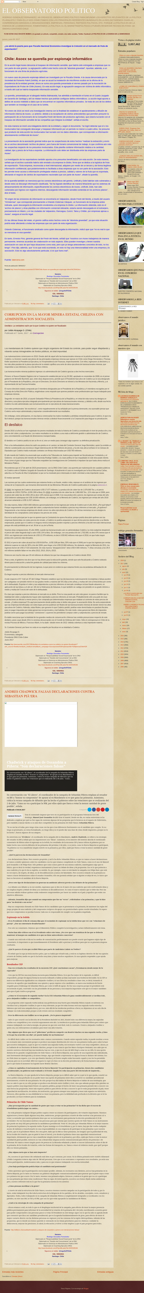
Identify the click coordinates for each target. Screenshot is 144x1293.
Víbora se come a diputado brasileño (131, 55)
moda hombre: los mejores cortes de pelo (134, 166)
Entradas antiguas (105, 1272)
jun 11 (126, 587)
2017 (122, 563)
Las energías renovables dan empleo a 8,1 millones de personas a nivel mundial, (131, 491)
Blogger (86, 1288)
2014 (122, 642)
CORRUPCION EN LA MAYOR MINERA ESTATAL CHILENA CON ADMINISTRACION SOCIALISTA (54, 316)
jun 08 (126, 590)
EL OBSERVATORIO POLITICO (48, 10)
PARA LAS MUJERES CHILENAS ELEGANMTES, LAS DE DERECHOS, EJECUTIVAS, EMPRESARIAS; (130, 70)
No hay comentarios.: (38, 303)
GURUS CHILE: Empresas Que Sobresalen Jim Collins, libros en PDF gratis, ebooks (129, 130)
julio (123, 569)
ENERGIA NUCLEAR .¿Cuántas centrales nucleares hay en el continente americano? (129, 143)
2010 (122, 654)
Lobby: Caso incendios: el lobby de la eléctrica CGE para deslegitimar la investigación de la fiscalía (131, 468)
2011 (122, 651)
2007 (122, 663)
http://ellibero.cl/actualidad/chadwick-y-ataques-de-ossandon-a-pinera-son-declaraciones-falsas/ (45, 1230)
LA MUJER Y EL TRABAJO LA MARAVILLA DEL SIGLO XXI (130, 442)
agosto (124, 566)
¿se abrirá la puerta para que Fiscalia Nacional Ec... (133, 594)
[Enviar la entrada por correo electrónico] (48, 303)
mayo (124, 619)
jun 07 (126, 612)
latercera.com (18, 260)
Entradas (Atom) (17, 1276)
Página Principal (60, 1272)
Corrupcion (38, 333)
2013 (122, 645)
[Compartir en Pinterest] (61, 304)
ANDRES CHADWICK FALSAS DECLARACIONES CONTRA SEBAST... (134, 606)
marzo (124, 625)
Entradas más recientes (13, 1272)
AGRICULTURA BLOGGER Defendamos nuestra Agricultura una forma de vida (130, 419)
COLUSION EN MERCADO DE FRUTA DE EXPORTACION (129, 424)
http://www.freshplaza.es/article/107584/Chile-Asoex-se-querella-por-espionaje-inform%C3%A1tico (45, 269)
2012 (122, 648)
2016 (122, 636)
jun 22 (126, 578)
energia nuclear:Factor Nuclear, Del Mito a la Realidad (134, 97)
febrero (124, 628)
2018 (122, 560)
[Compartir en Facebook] (59, 304)
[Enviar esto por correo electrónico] (52, 304)
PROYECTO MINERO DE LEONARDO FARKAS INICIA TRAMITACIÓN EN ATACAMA (128, 113)
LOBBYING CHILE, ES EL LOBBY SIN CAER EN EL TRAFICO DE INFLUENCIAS (130, 462)
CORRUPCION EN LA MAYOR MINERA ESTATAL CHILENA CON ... (134, 599)
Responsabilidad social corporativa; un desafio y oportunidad (129, 509)
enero (124, 631)
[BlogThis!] (54, 304)
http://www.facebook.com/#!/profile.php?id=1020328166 (58, 288)
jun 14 (126, 584)
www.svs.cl (102, 485)
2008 (122, 660)
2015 (122, 639)
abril (123, 622)
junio (124, 572)
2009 (122, 657)
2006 (122, 667)
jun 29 (126, 575)
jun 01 (126, 615)
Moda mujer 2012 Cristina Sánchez (133, 182)
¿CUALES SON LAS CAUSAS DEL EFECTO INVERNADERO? (131, 156)
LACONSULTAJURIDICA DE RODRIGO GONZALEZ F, (129, 397)
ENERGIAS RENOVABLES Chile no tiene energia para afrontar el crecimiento (129, 486)
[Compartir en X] (56, 304)
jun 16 (126, 581)
